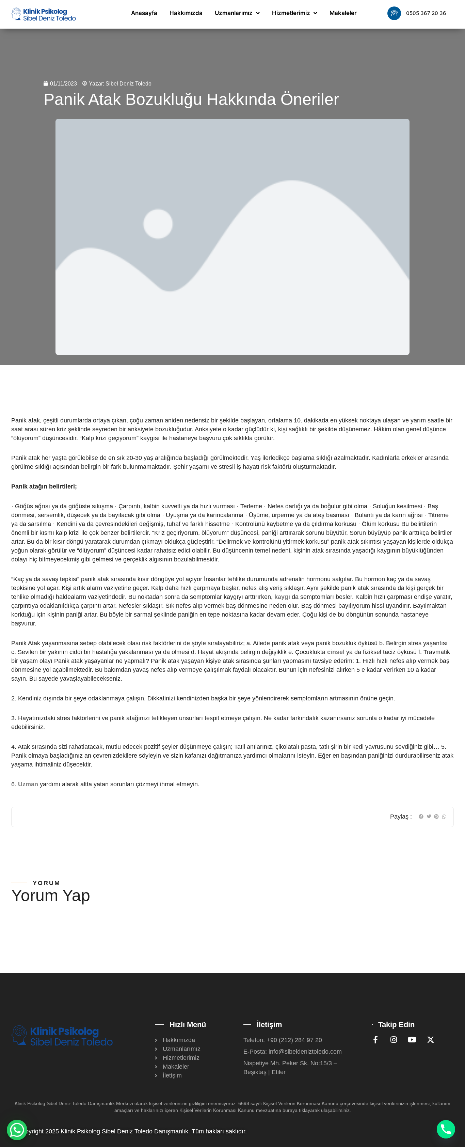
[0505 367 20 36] (394, 13)
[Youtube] (412, 1039)
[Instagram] (394, 1039)
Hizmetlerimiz (291, 13)
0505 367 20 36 (426, 13)
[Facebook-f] (375, 1039)
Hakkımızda (186, 13)
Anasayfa (144, 13)
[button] (421, 817)
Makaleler (343, 13)
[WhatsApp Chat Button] (17, 1130)
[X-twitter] (430, 1039)
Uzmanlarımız (234, 13)
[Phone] (446, 1129)
